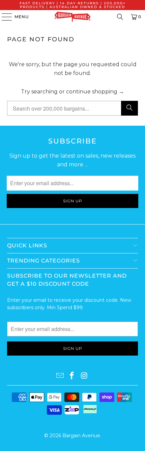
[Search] (120, 17)
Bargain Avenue (81, 436)
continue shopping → (95, 91)
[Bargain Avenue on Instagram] (84, 376)
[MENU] (3, 17)
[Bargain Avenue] (72, 17)
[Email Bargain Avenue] (60, 376)
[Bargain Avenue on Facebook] (72, 376)
